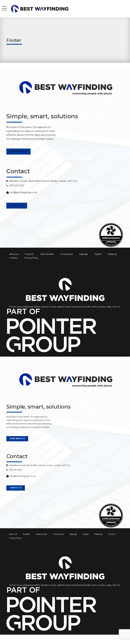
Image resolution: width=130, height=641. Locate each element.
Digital (97, 254)
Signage (83, 254)
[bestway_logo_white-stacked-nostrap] (65, 289)
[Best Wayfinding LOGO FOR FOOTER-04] (65, 87)
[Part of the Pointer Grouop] (51, 330)
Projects (29, 254)
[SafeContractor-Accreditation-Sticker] (111, 235)
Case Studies (46, 254)
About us (13, 254)
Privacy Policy (31, 258)
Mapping (112, 254)
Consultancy (66, 254)
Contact (13, 258)
